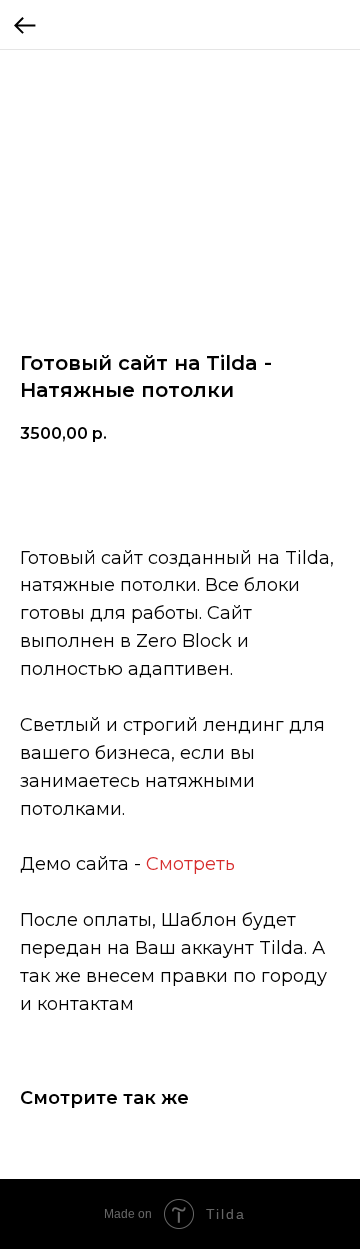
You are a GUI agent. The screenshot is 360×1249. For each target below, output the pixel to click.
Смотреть (190, 864)
